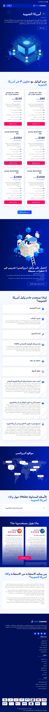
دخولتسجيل (44, 674)
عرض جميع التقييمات (24, 557)
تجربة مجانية (42, 27)
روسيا (35, 461)
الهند (33, 469)
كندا (9, 461)
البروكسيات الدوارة (43, 649)
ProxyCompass (21, 708)
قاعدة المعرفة (44, 659)
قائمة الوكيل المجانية (42, 682)
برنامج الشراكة (44, 670)
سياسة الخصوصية (30, 710)
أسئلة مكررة (44, 661)
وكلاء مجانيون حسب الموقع (41, 684)
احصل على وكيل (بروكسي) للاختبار (37, 283)
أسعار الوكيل (44, 640)
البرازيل (17, 473)
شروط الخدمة (38, 710)
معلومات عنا (44, 710)
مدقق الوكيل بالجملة (42, 688)
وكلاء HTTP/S (44, 645)
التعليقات (45, 665)
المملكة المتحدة (22, 462)
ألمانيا (25, 463)
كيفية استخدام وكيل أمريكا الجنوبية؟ (13, 508)
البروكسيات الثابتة (43, 647)
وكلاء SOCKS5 (44, 643)
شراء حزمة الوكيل (36, 123)
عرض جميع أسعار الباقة (25, 212)
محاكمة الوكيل (44, 651)
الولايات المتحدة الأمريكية (11, 467)
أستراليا (40, 476)
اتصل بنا (45, 672)
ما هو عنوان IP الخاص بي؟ (41, 686)
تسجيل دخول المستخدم (42, 1)
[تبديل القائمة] (4, 6)
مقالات (45, 663)
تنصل (24, 710)
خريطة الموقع (44, 668)
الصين (36, 467)
